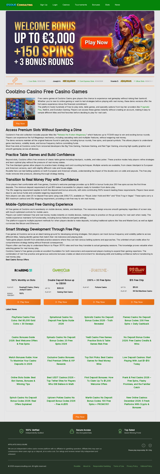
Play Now (20, 123)
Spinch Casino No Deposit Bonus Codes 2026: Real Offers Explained (23, 400)
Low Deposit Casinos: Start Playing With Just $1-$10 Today (137, 360)
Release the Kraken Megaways (72, 135)
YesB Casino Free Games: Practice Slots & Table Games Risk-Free (99, 340)
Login (55, 5)
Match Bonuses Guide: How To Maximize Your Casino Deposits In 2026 (23, 360)
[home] (19, 8)
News (117, 5)
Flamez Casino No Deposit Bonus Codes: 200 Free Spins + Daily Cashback (137, 320)
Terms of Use (118, 466)
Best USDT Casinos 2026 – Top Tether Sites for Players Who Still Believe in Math (61, 380)
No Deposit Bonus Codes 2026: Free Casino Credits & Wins (136, 340)
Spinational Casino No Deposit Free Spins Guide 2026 (61, 320)
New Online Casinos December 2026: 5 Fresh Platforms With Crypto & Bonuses (137, 402)
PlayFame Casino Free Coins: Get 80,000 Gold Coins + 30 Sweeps (23, 320)
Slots (107, 5)
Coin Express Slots (77, 81)
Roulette (77, 466)
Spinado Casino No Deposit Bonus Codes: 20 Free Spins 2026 (61, 340)
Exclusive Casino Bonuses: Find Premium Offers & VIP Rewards (61, 360)
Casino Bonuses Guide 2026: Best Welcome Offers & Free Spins (23, 340)
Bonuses (96, 5)
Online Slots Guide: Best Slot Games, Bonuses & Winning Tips (23, 380)
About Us (86, 466)
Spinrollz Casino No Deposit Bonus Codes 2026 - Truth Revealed (98, 320)
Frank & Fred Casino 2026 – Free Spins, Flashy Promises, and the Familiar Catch (136, 382)
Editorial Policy (146, 466)
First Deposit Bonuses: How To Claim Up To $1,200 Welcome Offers (98, 380)
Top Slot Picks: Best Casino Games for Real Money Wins (99, 360)
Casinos (66, 5)
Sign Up (43, 5)
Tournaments (81, 5)
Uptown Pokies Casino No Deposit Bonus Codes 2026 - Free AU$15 (61, 400)
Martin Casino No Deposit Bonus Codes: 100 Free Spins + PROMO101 (99, 400)
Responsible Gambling (102, 466)
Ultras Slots (130, 81)
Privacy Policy (132, 466)
